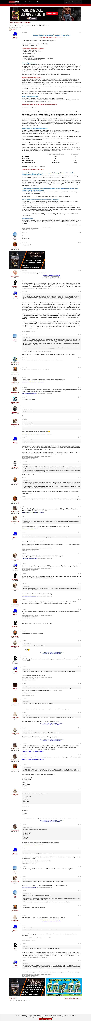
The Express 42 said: (27, 519)
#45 (80, 890)
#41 (80, 824)
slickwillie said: (26, 294)
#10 (80, 377)
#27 (80, 609)
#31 (80, 656)
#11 (80, 387)
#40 (80, 789)
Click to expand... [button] (51, 348)
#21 (80, 532)
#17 (80, 477)
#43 (80, 866)
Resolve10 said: (26, 893)
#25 (80, 583)
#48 (80, 925)
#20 (80, 516)
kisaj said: (25, 963)
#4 (80, 270)
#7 (80, 334)
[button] (35, 2)
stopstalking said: (26, 534)
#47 (80, 915)
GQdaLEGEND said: (27, 927)
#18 (80, 496)
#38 (80, 754)
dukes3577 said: (26, 586)
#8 (80, 357)
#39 (80, 764)
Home (26, 2)
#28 (80, 621)
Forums (31, 2)
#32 (80, 666)
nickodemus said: (26, 427)
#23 (80, 563)
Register (24, 4)
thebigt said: (25, 701)
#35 (80, 712)
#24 (80, 573)
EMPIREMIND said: (27, 409)
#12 (80, 397)
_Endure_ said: (26, 669)
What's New (11, 4)
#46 (80, 905)
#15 (80, 437)
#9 (80, 367)
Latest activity (18, 4)
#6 (80, 291)
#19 (80, 506)
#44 (80, 876)
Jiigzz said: (25, 879)
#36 (80, 728)
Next (14, 29)
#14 (80, 419)
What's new (39, 2)
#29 (80, 631)
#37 (80, 743)
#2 (80, 232)
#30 (80, 640)
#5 (80, 281)
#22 (80, 553)
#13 (80, 407)
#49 (80, 943)
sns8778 (12, 27)
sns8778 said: (25, 337)
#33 (80, 683)
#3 (80, 242)
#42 (80, 848)
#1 (80, 32)
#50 (80, 960)
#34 (80, 698)
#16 (80, 461)
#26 (80, 599)
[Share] (79, 32)
